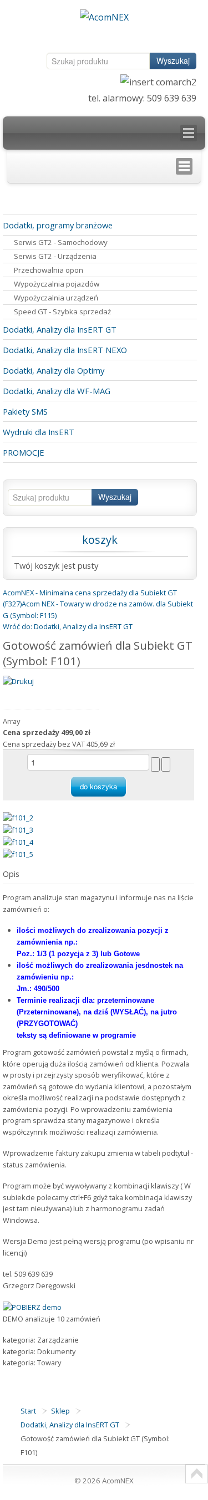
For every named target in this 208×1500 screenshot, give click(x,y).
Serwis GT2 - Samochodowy (61, 242)
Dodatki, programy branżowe (58, 225)
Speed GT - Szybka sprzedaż (62, 312)
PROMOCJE (23, 452)
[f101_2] (18, 817)
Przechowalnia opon (48, 270)
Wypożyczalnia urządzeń (56, 298)
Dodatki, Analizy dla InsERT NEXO (65, 349)
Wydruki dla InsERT (38, 431)
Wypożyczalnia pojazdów (56, 284)
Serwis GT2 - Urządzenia (55, 256)
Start (28, 1411)
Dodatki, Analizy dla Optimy (53, 370)
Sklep (60, 1411)
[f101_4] (18, 841)
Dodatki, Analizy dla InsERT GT (59, 329)
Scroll (196, 1474)
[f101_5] (18, 853)
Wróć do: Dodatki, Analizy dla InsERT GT (68, 626)
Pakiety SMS (25, 411)
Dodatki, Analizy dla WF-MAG (56, 390)
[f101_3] (18, 829)
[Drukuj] (18, 680)
